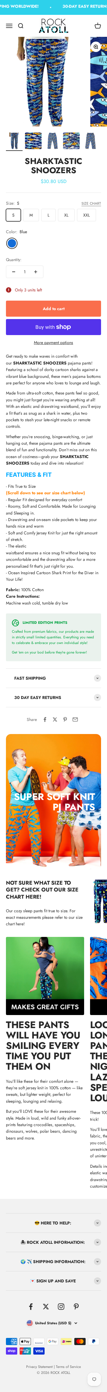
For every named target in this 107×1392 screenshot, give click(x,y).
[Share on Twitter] (55, 719)
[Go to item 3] (52, 141)
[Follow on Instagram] (61, 1307)
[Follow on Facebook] (31, 1307)
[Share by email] (75, 719)
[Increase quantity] (35, 272)
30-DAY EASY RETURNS (83, 6)
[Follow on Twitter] (46, 1307)
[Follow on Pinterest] (76, 1307)
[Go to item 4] (71, 141)
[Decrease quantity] (13, 272)
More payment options (53, 342)
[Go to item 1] (14, 141)
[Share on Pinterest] (65, 719)
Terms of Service (68, 1366)
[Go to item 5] (90, 141)
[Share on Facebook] (45, 719)
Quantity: (13, 260)
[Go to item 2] (33, 141)
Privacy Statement (39, 1366)
